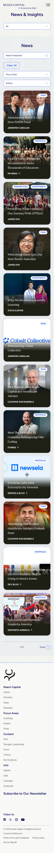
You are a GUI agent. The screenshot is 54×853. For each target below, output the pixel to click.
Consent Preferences (12, 833)
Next (42, 647)
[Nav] (48, 5)
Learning (8, 718)
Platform (7, 708)
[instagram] (16, 819)
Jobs (5, 775)
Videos (7, 754)
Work (6, 728)
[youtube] (22, 819)
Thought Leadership (13, 744)
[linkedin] (4, 819)
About (6, 692)
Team (6, 702)
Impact (7, 770)
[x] (10, 819)
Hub (5, 739)
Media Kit (8, 786)
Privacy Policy (38, 838)
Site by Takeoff (10, 842)
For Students (10, 760)
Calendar (8, 781)
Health (6, 723)
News (6, 749)
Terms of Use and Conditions (16, 838)
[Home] (14, 5)
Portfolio (7, 697)
